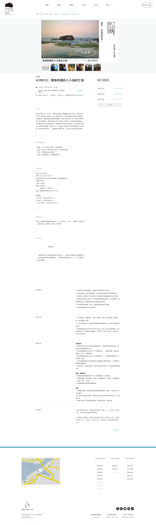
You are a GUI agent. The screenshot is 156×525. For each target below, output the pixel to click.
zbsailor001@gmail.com (108, 395)
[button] (47, 5)
